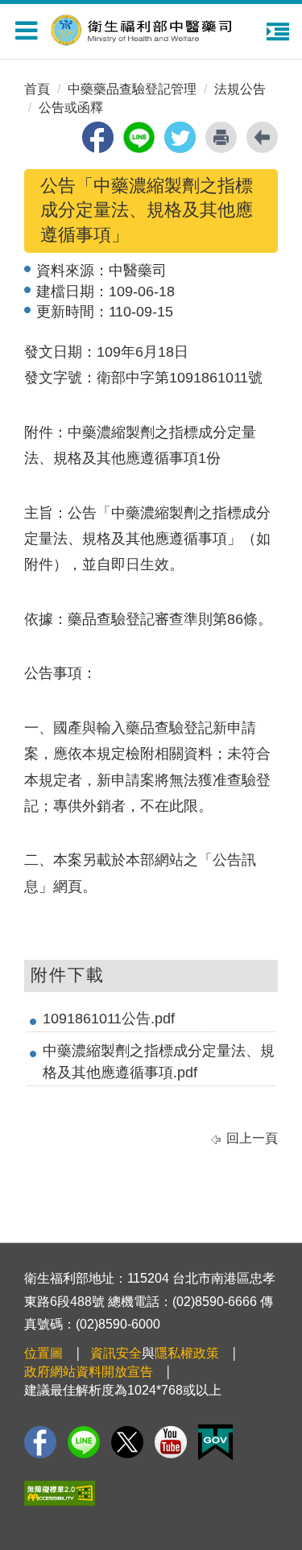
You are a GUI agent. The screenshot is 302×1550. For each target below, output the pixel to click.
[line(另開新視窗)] (139, 137)
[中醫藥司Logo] (159, 27)
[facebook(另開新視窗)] (98, 137)
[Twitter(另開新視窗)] (127, 1442)
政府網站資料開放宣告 (88, 1371)
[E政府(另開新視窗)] (215, 1442)
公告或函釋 (71, 107)
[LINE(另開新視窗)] (84, 1442)
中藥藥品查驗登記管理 (132, 89)
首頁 (37, 89)
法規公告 (240, 89)
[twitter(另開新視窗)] (180, 137)
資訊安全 (116, 1353)
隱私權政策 (187, 1353)
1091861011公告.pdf (109, 1019)
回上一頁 (252, 1138)
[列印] (221, 137)
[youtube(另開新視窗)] (171, 1442)
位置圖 (43, 1353)
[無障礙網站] (59, 1493)
